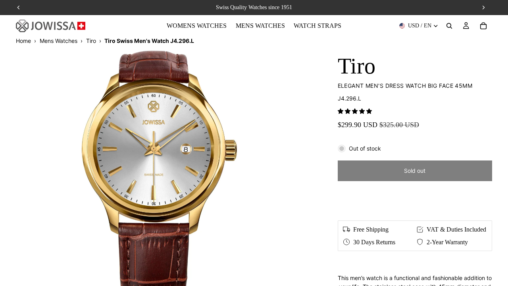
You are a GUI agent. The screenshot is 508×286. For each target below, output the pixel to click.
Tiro (91, 40)
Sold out (414, 170)
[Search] (449, 26)
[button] (355, 111)
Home (23, 40)
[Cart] (483, 26)
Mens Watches (58, 40)
